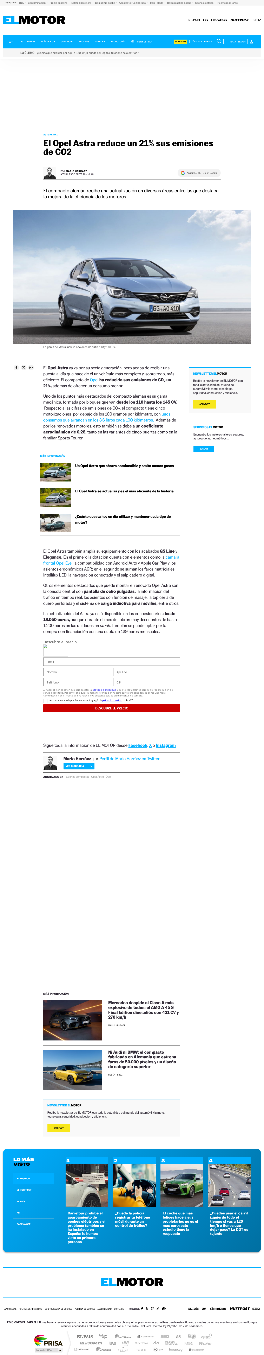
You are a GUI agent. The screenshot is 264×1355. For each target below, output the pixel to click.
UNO (113, 1343)
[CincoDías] (219, 20)
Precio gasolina (59, 2)
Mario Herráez (76, 171)
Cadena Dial (156, 1343)
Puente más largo (227, 2)
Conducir (67, 41)
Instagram (166, 745)
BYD (22, 2)
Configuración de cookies (58, 1309)
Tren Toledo (157, 2)
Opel (94, 379)
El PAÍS (85, 1337)
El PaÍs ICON (140, 1349)
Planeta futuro (187, 1343)
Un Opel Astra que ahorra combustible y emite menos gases (124, 466)
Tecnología (118, 41)
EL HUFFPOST (24, 1189)
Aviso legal (10, 1309)
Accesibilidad (104, 1309)
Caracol (205, 1337)
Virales (100, 41)
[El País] (194, 20)
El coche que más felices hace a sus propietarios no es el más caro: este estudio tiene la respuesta (180, 1223)
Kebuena (201, 1343)
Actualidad (27, 41)
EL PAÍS (21, 1201)
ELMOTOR (23, 1178)
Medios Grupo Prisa (48, 1350)
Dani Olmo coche (105, 2)
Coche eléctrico (204, 2)
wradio (125, 1343)
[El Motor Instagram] (152, 1309)
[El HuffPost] (239, 20)
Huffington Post (90, 1343)
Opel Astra (97, 776)
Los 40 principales (104, 1337)
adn (190, 1337)
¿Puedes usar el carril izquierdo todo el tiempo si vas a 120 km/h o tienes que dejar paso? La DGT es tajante (229, 1223)
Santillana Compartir (146, 1337)
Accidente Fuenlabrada (132, 2)
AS (18, 1212)
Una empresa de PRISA (48, 1340)
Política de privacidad (30, 1309)
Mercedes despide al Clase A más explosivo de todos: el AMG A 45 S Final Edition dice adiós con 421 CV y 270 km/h (143, 1009)
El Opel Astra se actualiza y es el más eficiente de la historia (124, 491)
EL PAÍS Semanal (171, 1343)
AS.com (176, 1337)
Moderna (102, 1349)
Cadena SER (163, 1337)
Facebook (137, 745)
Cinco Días (141, 1343)
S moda (158, 1349)
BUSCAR (204, 448)
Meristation (196, 1349)
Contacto (119, 1309)
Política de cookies (85, 1309)
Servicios (180, 41)
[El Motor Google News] (164, 1309)
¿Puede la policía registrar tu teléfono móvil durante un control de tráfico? (132, 1219)
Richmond (82, 1349)
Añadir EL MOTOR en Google (202, 172)
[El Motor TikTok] (158, 1309)
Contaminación (37, 2)
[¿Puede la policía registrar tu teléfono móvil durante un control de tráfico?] (134, 1206)
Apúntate (59, 1128)
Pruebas (84, 41)
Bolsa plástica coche (179, 2)
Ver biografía (75, 766)
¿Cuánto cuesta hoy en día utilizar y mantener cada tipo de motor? (123, 519)
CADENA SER (24, 1224)
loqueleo (176, 1349)
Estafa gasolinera (81, 2)
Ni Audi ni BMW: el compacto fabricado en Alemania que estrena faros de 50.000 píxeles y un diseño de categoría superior (142, 1059)
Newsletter (144, 41)
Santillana (124, 1337)
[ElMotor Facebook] (142, 1309)
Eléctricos (48, 41)
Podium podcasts (123, 1349)
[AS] (205, 20)
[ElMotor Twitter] (147, 1309)
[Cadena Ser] (257, 20)
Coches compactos (77, 776)
